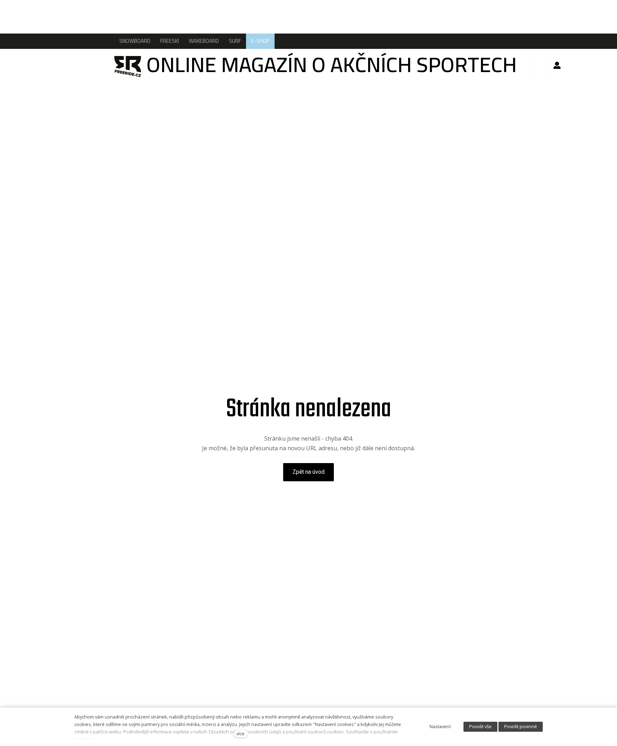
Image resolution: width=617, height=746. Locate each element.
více (240, 733)
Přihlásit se (557, 65)
